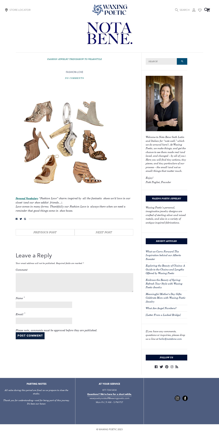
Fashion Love (74, 72)
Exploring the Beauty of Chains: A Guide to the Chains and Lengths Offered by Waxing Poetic (165, 269)
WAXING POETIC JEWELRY (166, 198)
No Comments (74, 78)
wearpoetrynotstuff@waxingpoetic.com (109, 398)
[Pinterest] (166, 366)
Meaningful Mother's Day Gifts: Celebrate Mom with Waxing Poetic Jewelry (165, 298)
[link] (177, 398)
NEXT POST (104, 232)
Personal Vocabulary (27, 198)
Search (185, 9)
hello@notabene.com (170, 338)
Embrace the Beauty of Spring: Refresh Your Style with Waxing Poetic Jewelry (164, 283)
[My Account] (193, 10)
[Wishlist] (200, 9)
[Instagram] (172, 366)
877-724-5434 (109, 390)
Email (20, 314)
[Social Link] (16, 218)
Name (20, 298)
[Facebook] (156, 366)
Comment (22, 269)
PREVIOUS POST (45, 232)
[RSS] (176, 366)
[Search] (206, 10)
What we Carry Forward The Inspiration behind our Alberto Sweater (163, 255)
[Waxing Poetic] (109, 10)
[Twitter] (161, 366)
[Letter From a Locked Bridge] (163, 314)
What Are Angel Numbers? (161, 308)
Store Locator (20, 9)
